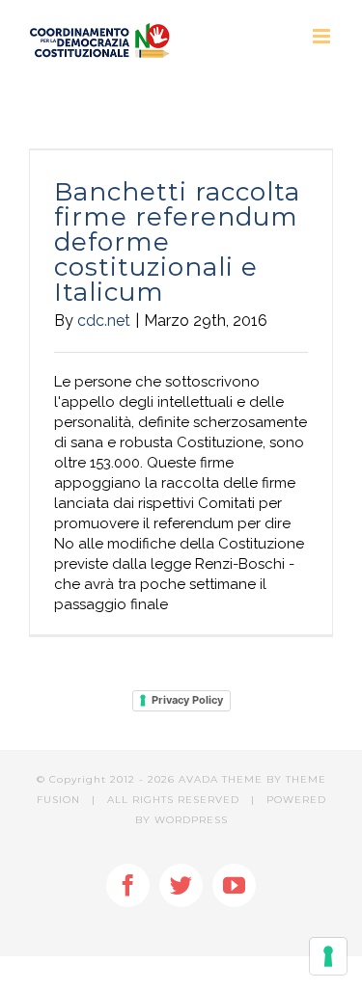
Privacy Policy (187, 700)
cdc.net (103, 320)
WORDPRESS (191, 820)
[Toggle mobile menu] (323, 36)
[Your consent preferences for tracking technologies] (328, 956)
